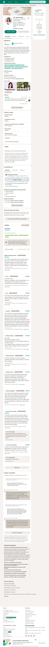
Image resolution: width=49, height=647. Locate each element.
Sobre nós (5, 614)
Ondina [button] (17, 175)
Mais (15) (6, 596)
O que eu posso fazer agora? (11, 186)
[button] (11, 31)
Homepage (5, 5)
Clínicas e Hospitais (29, 611)
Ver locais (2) (13, 77)
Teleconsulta (38, 15)
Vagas (9, 617)
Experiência (8, 36)
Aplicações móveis (29, 621)
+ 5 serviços (7, 137)
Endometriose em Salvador (10, 585)
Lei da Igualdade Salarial (8, 621)
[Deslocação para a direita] (30, 37)
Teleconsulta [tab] (15, 170)
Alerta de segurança (7, 636)
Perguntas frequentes (30, 620)
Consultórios (21, 36)
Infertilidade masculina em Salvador (12, 587)
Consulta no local (39, 10)
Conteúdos (5, 633)
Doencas (27, 619)
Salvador (26, 5)
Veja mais (19, 468)
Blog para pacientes (29, 623)
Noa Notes (7, 632)
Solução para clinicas (8, 630)
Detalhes (7, 116)
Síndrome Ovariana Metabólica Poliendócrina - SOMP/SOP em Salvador (20, 594)
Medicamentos (28, 616)
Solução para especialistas (9, 629)
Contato (5, 616)
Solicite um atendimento (39, 35)
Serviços (14, 36)
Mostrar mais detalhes (18, 108)
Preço (4, 627)
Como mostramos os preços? (12, 141)
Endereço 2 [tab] (22, 170)
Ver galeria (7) (8, 92)
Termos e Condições (7, 619)
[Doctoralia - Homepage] (4, 1)
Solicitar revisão (7, 269)
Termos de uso (6, 634)
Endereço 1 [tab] (7, 170)
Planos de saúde (29, 613)
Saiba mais (20, 644)
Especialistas (28, 610)
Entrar (27, 2)
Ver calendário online (19, 78)
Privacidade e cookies (8, 610)
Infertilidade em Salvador (9, 592)
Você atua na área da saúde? (37, 2)
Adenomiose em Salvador (10, 590)
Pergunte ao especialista (30, 614)
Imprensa (5, 620)
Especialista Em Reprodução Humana (16, 5)
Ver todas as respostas (17, 532)
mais (5, 54)
